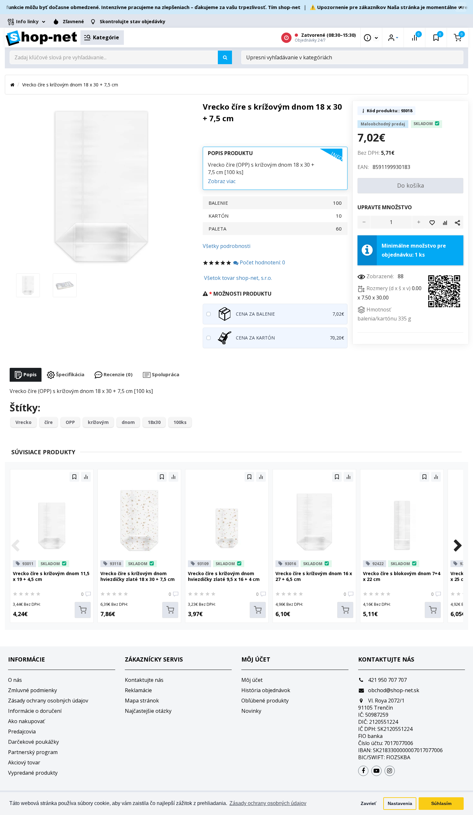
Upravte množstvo (384, 207)
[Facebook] (363, 771)
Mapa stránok (142, 700)
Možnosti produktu (242, 293)
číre (48, 422)
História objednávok (265, 690)
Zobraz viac (222, 181)
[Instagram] (390, 771)
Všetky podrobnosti (226, 246)
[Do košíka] (83, 610)
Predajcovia (22, 731)
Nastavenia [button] (400, 803)
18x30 (154, 422)
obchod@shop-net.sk (393, 690)
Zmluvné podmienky (32, 690)
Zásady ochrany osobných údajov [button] (267, 803)
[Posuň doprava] (457, 546)
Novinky (251, 710)
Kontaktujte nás (144, 679)
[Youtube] (376, 771)
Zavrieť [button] (368, 803)
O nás (15, 679)
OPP (70, 422)
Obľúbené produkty (265, 700)
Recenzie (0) (117, 374)
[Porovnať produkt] (444, 222)
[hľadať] (225, 57)
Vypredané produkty (33, 772)
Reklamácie (138, 690)
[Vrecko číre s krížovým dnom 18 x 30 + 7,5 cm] (28, 284)
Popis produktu (230, 153)
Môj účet (252, 679)
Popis (29, 374)
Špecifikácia (69, 374)
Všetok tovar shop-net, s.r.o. (238, 277)
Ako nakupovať (26, 721)
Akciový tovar (24, 762)
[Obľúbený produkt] (431, 222)
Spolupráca (165, 374)
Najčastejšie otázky (148, 710)
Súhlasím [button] (441, 803)
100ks (180, 422)
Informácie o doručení (34, 710)
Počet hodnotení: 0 (261, 262)
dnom (128, 422)
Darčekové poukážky (33, 741)
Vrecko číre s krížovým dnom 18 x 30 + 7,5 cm (70, 85)
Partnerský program (33, 752)
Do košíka (410, 185)
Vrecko (23, 422)
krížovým (98, 422)
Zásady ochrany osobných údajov (48, 700)
